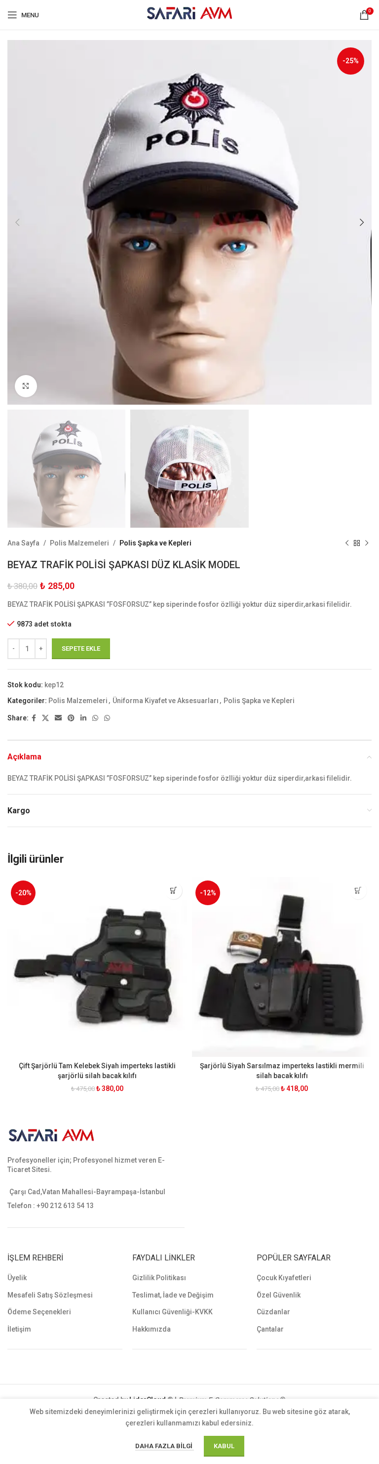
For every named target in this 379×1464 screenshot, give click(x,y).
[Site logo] (190, 14)
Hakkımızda (151, 1329)
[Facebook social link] (34, 718)
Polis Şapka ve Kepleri (155, 543)
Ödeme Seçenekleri (39, 1312)
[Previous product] (347, 543)
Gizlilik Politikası (159, 1278)
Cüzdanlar (273, 1312)
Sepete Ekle (81, 648)
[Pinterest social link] (71, 718)
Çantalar (270, 1329)
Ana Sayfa (23, 543)
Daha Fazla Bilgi (164, 1446)
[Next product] (367, 543)
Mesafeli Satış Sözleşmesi (50, 1295)
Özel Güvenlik (279, 1295)
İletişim (19, 1329)
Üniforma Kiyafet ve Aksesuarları (166, 701)
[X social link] (45, 718)
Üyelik (17, 1278)
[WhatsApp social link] (95, 718)
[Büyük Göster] (26, 386)
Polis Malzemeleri (79, 543)
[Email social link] (58, 718)
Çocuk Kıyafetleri (284, 1278)
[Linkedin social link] (83, 718)
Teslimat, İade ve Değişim (173, 1295)
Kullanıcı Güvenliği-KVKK (172, 1312)
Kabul (224, 1446)
